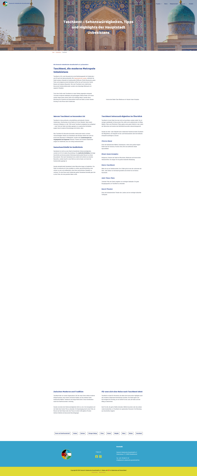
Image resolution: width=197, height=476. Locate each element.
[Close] (195, 2)
